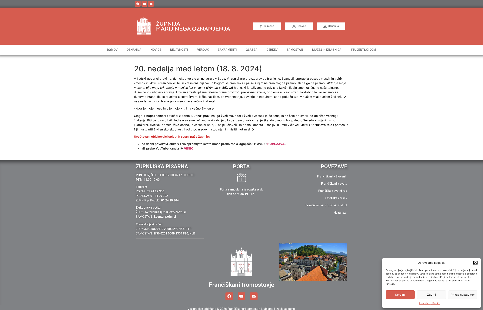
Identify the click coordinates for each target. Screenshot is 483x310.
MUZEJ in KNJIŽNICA (326, 50)
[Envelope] (151, 4)
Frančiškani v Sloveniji (332, 176)
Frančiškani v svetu (334, 183)
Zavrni (431, 294)
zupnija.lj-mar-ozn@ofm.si (167, 212)
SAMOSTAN (295, 50)
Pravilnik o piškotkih (429, 303)
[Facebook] (138, 4)
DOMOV (112, 50)
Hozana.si (340, 212)
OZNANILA (134, 50)
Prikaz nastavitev (463, 294)
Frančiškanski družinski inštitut (326, 205)
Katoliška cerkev (336, 198)
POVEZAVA (276, 144)
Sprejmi (400, 294)
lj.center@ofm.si (164, 216)
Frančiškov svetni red (332, 191)
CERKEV (272, 50)
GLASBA (252, 50)
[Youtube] (144, 4)
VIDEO (189, 148)
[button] (475, 263)
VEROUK (203, 50)
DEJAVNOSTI (179, 50)
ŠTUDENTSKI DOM (363, 50)
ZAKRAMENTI (227, 50)
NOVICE (156, 50)
